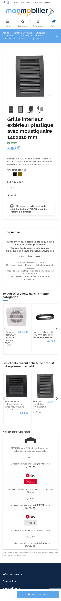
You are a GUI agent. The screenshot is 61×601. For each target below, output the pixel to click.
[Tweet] (12, 195)
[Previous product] (56, 36)
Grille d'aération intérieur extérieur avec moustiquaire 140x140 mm (14, 405)
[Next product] (57, 36)
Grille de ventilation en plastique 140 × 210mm (39, 406)
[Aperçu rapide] (27, 308)
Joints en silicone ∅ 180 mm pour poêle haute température (43, 335)
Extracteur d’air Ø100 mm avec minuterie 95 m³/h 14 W (10, 339)
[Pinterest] (15, 195)
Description (12, 232)
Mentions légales (42, 3)
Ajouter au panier (40, 594)
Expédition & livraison (23, 3)
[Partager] (8, 195)
